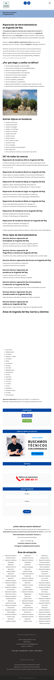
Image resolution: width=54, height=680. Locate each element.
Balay (26, 181)
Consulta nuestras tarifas (27, 543)
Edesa (36, 230)
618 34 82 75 (42, 44)
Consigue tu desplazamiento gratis (27, 546)
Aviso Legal (15, 650)
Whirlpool (21, 230)
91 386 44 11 (35, 246)
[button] (49, 3)
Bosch (26, 172)
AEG (25, 160)
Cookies (31, 650)
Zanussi (27, 220)
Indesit (32, 230)
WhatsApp (5, 401)
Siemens (16, 230)
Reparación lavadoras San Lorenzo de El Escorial (44, 578)
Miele (26, 201)
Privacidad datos (23, 650)
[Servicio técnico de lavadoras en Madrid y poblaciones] (6, 4)
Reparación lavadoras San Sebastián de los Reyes (44, 589)
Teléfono (27, 501)
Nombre (27, 494)
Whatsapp (28, 420)
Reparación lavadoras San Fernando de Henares (44, 571)
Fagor (26, 191)
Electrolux (27, 230)
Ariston (40, 230)
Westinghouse (47, 230)
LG (25, 211)
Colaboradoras (38, 650)
